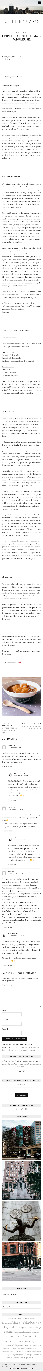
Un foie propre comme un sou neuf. (9, 728)
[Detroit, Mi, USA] (21, 1221)
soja (8, 1355)
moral (22, 1345)
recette (16, 1351)
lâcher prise (8, 1345)
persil (24, 1348)
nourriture (33, 1345)
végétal (25, 1355)
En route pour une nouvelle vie (31, 726)
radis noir (10, 1351)
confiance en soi (35, 1332)
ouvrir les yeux (6, 1348)
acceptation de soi (11, 1318)
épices (27, 1357)
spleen (11, 1355)
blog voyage (35, 1327)
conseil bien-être (17, 1336)
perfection (20, 1348)
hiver (4, 1345)
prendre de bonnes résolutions (33, 1348)
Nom (4, 1010)
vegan (15, 1354)
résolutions (37, 1351)
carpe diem (28, 1332)
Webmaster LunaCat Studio (21, 1368)
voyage (20, 1354)
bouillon (23, 1332)
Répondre (8, 766)
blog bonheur (10, 1327)
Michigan (16, 1345)
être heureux (33, 1358)
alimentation (19, 1318)
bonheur (9, 1331)
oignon (39, 1345)
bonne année (17, 1332)
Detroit (20, 1341)
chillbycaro (19, 773)
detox (16, 1342)
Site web (5, 1029)
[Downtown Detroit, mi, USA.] (21, 1261)
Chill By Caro (21, 22)
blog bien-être (32, 1322)
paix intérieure (13, 1348)
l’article (5, 152)
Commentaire (8, 985)
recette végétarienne (26, 1351)
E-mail (5, 1019)
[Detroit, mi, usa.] (21, 1180)
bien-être (18, 1322)
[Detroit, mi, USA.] (21, 1140)
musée (27, 1345)
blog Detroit (24, 1327)
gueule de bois (36, 1342)
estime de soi (28, 1341)
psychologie (5, 1351)
